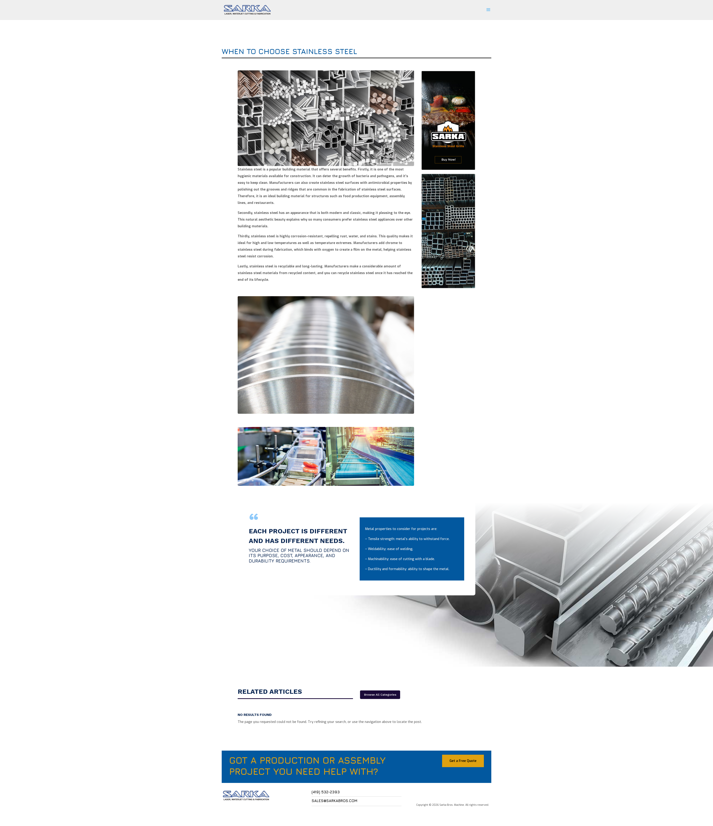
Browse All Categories (380, 694)
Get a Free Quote (463, 761)
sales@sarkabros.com (334, 801)
